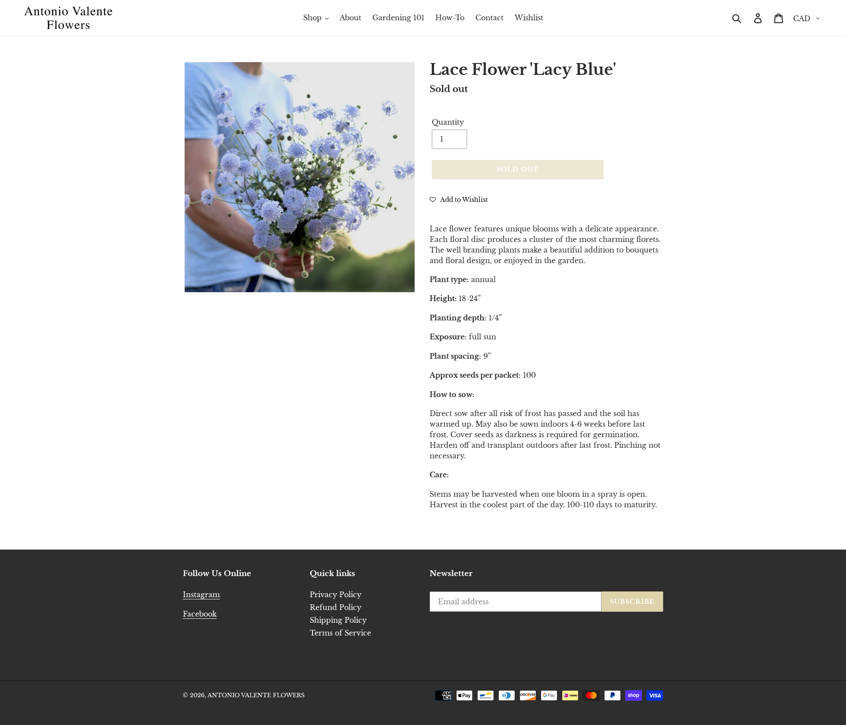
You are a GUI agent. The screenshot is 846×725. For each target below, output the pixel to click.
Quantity (448, 122)
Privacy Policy (335, 594)
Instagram (201, 594)
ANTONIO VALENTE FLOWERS (256, 695)
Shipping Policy (338, 620)
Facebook (200, 614)
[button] (459, 199)
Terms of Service (340, 632)
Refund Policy (335, 607)
